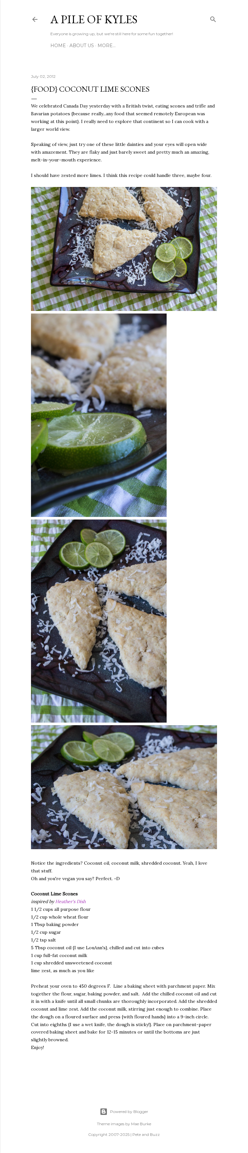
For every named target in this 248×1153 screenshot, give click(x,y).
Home (58, 45)
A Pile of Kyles (94, 19)
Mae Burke (141, 1123)
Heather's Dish (70, 901)
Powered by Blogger (129, 1111)
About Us (81, 45)
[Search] (213, 18)
